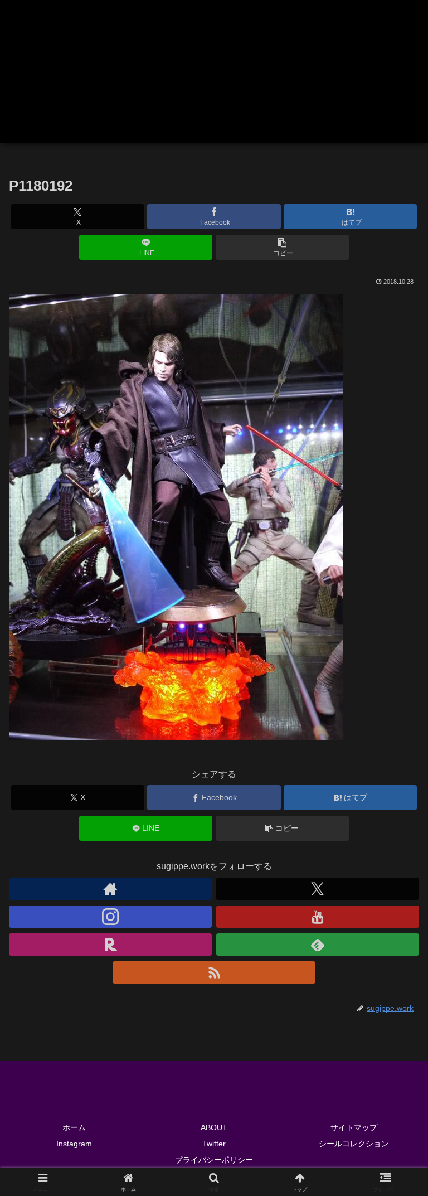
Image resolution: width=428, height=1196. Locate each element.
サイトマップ (353, 1127)
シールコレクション (354, 1143)
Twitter (214, 1143)
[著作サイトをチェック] (110, 889)
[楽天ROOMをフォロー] (110, 944)
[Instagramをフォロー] (110, 917)
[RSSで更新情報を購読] (214, 972)
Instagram (74, 1143)
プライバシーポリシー (214, 1159)
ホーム (74, 1127)
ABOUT (214, 1127)
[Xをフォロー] (317, 889)
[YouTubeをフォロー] (317, 917)
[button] (282, 247)
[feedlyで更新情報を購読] (317, 944)
